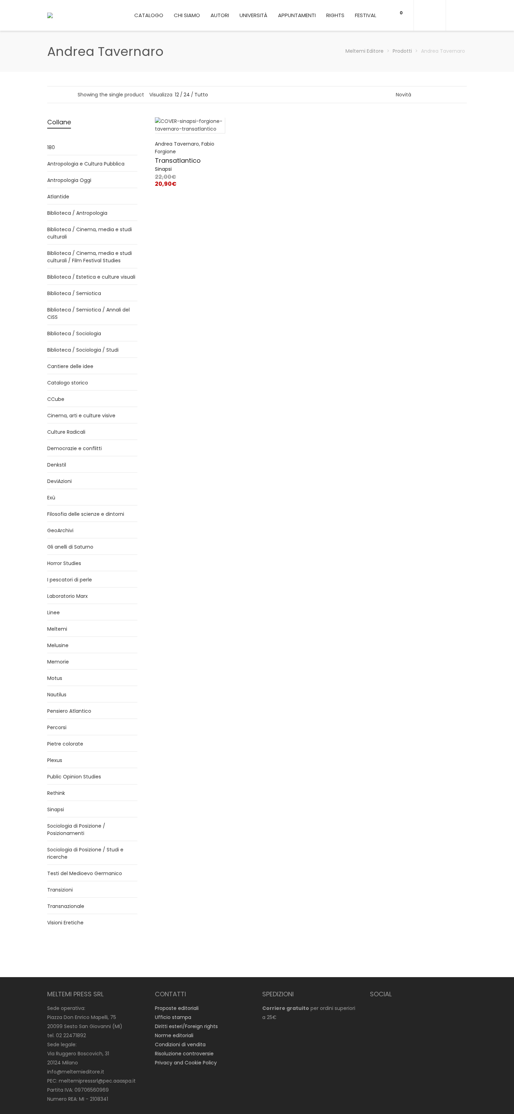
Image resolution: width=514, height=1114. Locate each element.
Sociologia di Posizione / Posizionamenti (76, 829)
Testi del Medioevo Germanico (84, 873)
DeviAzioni (59, 481)
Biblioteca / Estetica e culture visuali (91, 276)
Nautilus (56, 694)
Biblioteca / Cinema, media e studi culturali (89, 233)
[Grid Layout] (69, 94)
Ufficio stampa (173, 1017)
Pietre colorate (65, 743)
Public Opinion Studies (74, 776)
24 (187, 94)
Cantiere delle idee (70, 366)
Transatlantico (178, 160)
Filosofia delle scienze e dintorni (85, 514)
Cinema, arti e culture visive (81, 415)
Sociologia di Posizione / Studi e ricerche (85, 853)
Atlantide (58, 196)
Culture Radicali (66, 431)
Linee (53, 612)
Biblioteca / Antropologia (77, 213)
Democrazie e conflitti (74, 448)
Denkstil (56, 464)
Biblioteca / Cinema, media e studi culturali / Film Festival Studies (89, 257)
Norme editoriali (174, 1035)
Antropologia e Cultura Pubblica (85, 163)
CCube (55, 399)
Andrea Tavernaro (177, 143)
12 (177, 94)
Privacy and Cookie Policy (186, 1062)
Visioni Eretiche (65, 922)
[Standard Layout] (50, 94)
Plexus (54, 760)
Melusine (58, 645)
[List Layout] (60, 94)
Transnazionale (65, 906)
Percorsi (56, 727)
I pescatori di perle (69, 579)
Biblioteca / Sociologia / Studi (83, 349)
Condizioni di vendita (180, 1044)
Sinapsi (163, 169)
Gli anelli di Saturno (70, 546)
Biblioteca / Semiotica (74, 293)
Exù (51, 497)
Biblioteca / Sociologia (74, 333)
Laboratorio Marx (67, 596)
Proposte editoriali (177, 1008)
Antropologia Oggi (69, 180)
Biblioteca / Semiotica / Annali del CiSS (88, 313)
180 (51, 147)
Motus (54, 678)
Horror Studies (64, 563)
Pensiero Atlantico (69, 711)
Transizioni (60, 889)
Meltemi (57, 628)
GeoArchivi (60, 530)
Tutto (201, 94)
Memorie (58, 661)
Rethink (56, 793)
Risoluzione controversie (184, 1053)
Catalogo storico (67, 382)
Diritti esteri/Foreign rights (186, 1026)
